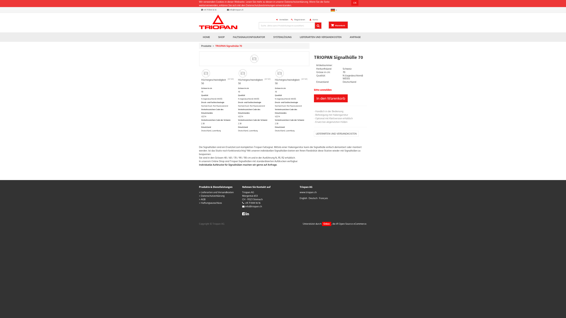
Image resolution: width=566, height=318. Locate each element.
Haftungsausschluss (211, 202)
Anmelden (283, 19)
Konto (315, 19)
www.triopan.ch (308, 192)
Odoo (326, 223)
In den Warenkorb (330, 98)
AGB (203, 199)
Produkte (206, 45)
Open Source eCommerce (352, 223)
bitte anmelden (323, 89)
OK (355, 2)
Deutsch (313, 198)
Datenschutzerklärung (296, 1)
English (303, 198)
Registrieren (299, 19)
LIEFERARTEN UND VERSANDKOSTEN (336, 133)
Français (323, 198)
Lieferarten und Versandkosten (217, 192)
